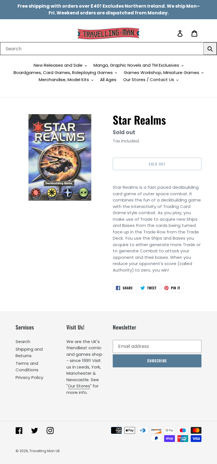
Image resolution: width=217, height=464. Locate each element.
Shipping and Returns (29, 352)
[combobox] (108, 48)
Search (23, 341)
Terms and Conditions (27, 366)
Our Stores (79, 386)
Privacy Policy (29, 377)
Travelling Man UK (44, 450)
